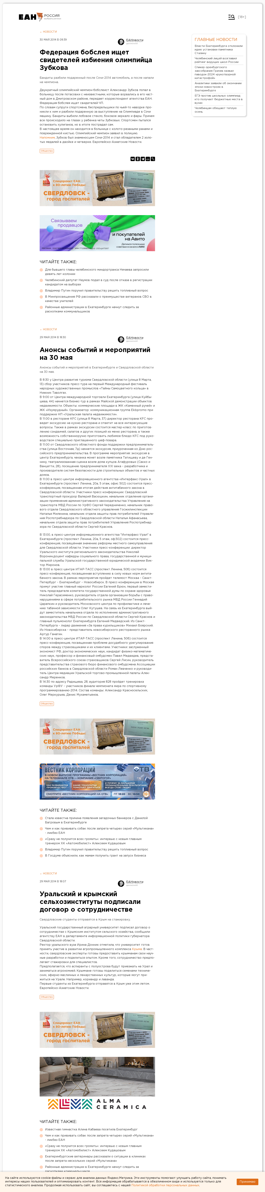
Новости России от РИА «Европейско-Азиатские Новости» (31, 17)
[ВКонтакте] (133, 159)
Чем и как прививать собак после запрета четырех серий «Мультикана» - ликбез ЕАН (99, 830)
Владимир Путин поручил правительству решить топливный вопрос (96, 290)
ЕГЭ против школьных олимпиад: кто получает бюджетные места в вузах (219, 99)
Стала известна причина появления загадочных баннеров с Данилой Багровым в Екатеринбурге (96, 820)
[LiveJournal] (153, 159)
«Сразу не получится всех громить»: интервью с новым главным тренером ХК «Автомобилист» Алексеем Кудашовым (93, 841)
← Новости (48, 32)
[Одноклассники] (138, 159)
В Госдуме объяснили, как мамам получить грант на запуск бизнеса (95, 855)
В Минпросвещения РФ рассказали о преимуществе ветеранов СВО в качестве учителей (98, 299)
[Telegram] (143, 159)
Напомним (47, 137)
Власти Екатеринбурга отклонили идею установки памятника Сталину (219, 49)
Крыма (137, 949)
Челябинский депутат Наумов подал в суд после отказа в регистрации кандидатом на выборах (98, 282)
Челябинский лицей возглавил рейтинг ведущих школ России (216, 60)
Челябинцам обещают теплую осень (216, 110)
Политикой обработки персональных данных (165, 1185)
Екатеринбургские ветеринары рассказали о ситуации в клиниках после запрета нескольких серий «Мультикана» (95, 1158)
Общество (47, 151)
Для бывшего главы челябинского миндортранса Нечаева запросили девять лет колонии (97, 271)
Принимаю (247, 1181)
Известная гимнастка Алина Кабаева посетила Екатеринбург (91, 1129)
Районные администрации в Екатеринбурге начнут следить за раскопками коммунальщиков (92, 309)
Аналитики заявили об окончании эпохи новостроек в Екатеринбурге (218, 87)
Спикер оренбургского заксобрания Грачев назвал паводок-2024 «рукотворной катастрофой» (215, 72)
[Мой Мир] (148, 159)
